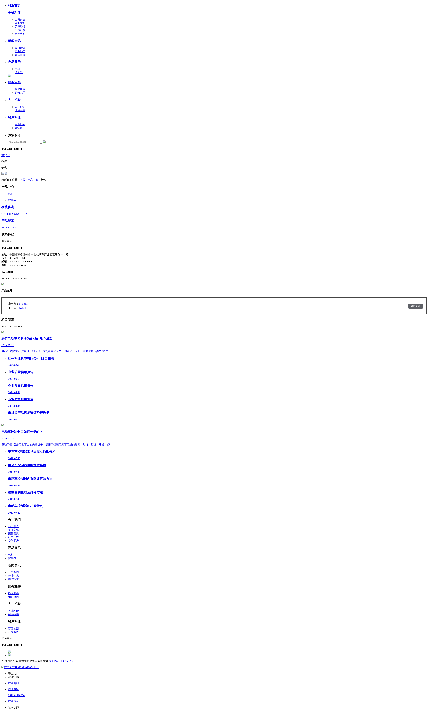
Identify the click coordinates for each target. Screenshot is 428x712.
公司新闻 (20, 47)
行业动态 (20, 51)
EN (3, 155)
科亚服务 (20, 89)
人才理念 (20, 106)
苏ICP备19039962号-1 (61, 661)
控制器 (19, 72)
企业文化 (20, 23)
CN (8, 155)
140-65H (23, 303)
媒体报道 (20, 54)
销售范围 (20, 92)
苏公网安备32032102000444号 (21, 667)
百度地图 (20, 124)
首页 (22, 179)
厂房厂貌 (20, 30)
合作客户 (20, 33)
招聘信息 (20, 110)
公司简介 (20, 19)
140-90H (23, 308)
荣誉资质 (20, 26)
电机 (17, 68)
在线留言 (20, 127)
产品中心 (33, 179)
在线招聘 (13, 614)
